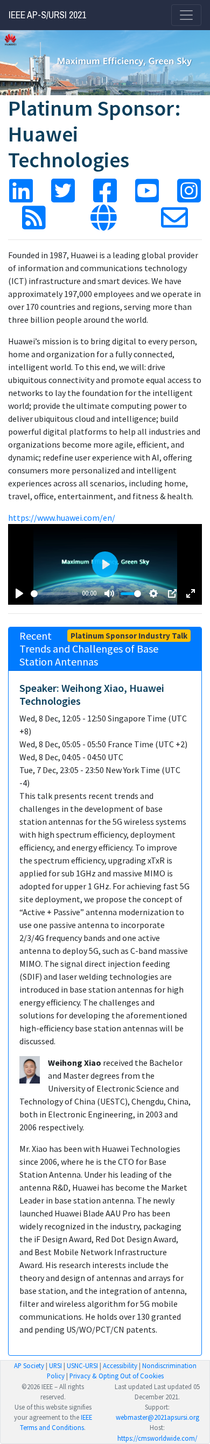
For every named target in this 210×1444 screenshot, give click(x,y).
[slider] (54, 594)
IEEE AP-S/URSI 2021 (47, 15)
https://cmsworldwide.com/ (157, 1438)
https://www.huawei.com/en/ (61, 517)
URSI (55, 1365)
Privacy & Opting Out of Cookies (116, 1375)
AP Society (29, 1365)
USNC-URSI (82, 1365)
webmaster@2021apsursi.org (157, 1417)
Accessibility (120, 1365)
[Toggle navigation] (186, 15)
